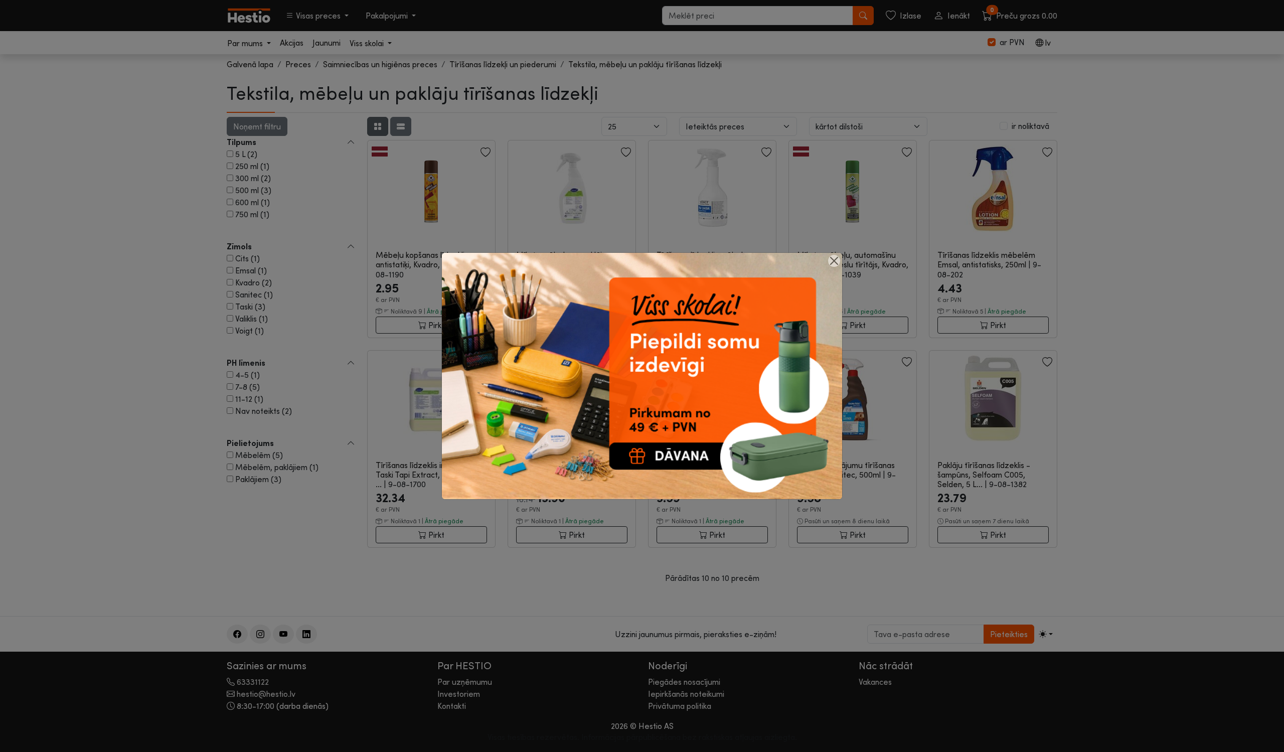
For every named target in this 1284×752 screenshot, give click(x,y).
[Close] (834, 261)
